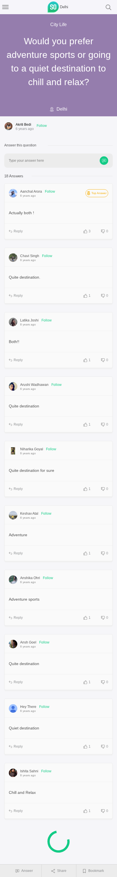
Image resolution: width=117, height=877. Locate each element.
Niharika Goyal (31, 449)
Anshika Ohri (30, 578)
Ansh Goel (28, 642)
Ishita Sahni (29, 771)
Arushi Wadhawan (34, 385)
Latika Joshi (29, 320)
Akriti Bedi (23, 125)
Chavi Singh (29, 256)
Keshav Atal (29, 514)
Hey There (28, 707)
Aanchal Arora (31, 192)
